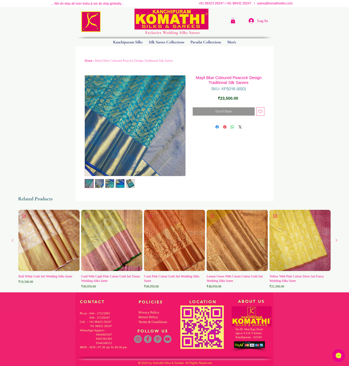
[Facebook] (148, 339)
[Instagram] (138, 339)
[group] (174, 249)
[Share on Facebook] (217, 126)
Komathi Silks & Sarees (168, 363)
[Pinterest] (158, 339)
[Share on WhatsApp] (232, 126)
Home (89, 60)
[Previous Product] (12, 240)
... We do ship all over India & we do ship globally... (87, 3)
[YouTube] (167, 339)
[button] (233, 20)
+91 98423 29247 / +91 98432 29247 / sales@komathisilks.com (247, 3)
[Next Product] (336, 240)
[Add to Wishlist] (260, 111)
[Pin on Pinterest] (224, 126)
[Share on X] (240, 126)
